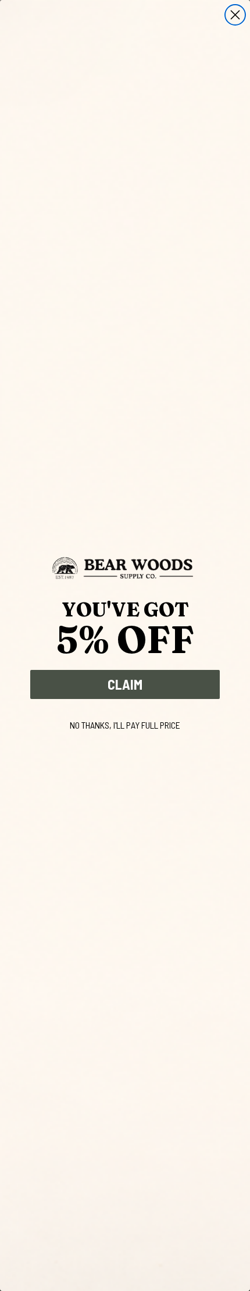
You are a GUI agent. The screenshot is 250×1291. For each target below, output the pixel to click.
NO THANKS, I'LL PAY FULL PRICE (125, 724)
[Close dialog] (235, 15)
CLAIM (125, 684)
